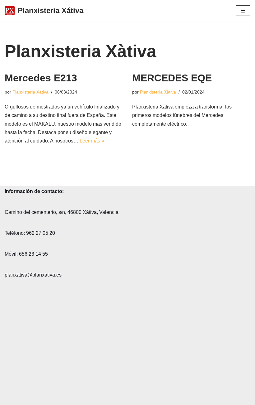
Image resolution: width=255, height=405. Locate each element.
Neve (10, 398)
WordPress (76, 398)
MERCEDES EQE (172, 78)
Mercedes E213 (41, 78)
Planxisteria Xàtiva (30, 91)
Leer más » (92, 140)
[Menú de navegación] (243, 10)
